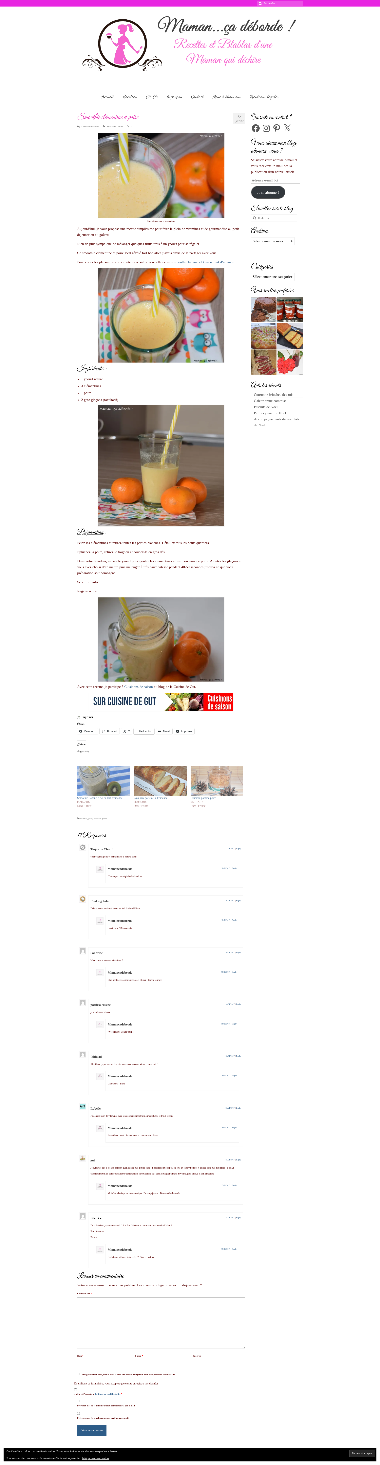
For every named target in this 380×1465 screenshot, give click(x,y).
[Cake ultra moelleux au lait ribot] (290, 336)
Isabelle (95, 1108)
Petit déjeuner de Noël (270, 413)
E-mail (139, 1356)
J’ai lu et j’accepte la (98, 1394)
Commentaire (84, 1293)
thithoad (96, 1056)
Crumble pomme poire (203, 798)
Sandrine (96, 953)
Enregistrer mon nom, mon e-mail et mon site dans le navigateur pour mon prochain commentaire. (129, 1374)
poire (90, 818)
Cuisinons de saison (138, 687)
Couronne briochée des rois (273, 395)
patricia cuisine (100, 1004)
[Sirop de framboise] (290, 362)
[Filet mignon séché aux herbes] (263, 362)
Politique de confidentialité (108, 1394)
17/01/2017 (230, 849)
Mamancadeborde (91, 126)
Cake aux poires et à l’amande (150, 798)
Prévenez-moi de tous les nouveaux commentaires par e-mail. (106, 1405)
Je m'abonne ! (268, 192)
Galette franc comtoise (270, 401)
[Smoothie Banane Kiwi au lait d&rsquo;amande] (103, 781)
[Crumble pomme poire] (217, 781)
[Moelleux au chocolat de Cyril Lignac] (263, 309)
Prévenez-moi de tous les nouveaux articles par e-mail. (103, 1418)
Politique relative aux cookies (95, 1458)
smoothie (97, 818)
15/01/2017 (230, 1056)
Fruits (120, 126)
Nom (80, 1356)
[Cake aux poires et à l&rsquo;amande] (160, 781)
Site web (197, 1356)
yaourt (104, 818)
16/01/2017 (230, 900)
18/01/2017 (225, 868)
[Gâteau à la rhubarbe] (263, 336)
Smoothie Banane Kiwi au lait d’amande (100, 798)
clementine (83, 818)
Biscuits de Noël (266, 407)
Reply (238, 849)
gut (92, 1160)
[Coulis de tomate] (290, 309)
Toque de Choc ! (101, 849)
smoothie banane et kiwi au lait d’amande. (204, 262)
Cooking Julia (99, 901)
